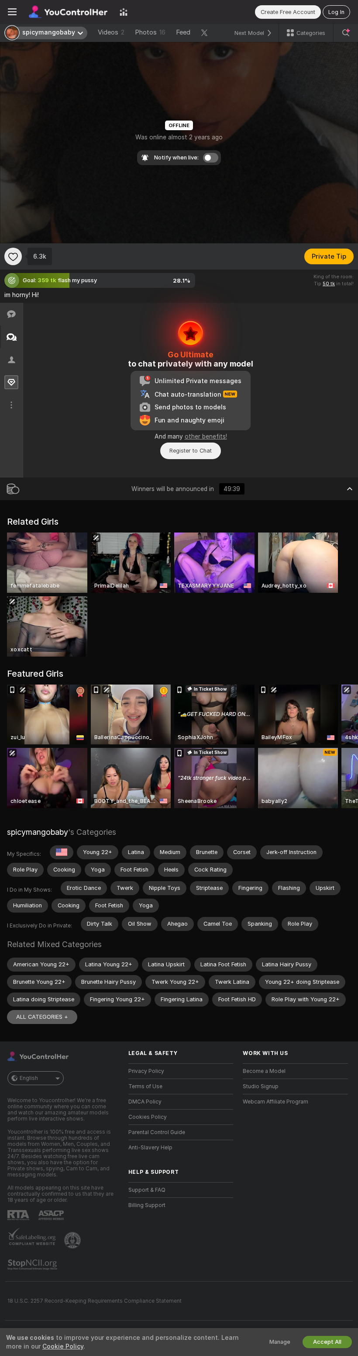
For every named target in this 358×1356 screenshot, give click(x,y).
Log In (336, 12)
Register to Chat (190, 450)
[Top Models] (123, 12)
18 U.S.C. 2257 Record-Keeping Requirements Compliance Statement (94, 1301)
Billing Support (146, 1205)
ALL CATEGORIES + (42, 1017)
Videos (111, 32)
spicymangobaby (37, 832)
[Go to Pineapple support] (73, 1240)
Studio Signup (261, 1086)
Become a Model (264, 1071)
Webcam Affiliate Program (275, 1102)
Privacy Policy (146, 1071)
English (29, 1078)
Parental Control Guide (156, 1132)
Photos (150, 32)
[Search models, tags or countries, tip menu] (346, 33)
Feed (183, 32)
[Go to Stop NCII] (33, 1264)
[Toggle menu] (12, 12)
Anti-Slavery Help (150, 1148)
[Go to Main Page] (68, 12)
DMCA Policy (145, 1102)
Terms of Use (145, 1086)
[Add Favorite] (13, 256)
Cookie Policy (62, 1346)
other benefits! (206, 436)
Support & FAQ (146, 1190)
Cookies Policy (147, 1117)
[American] (61, 852)
